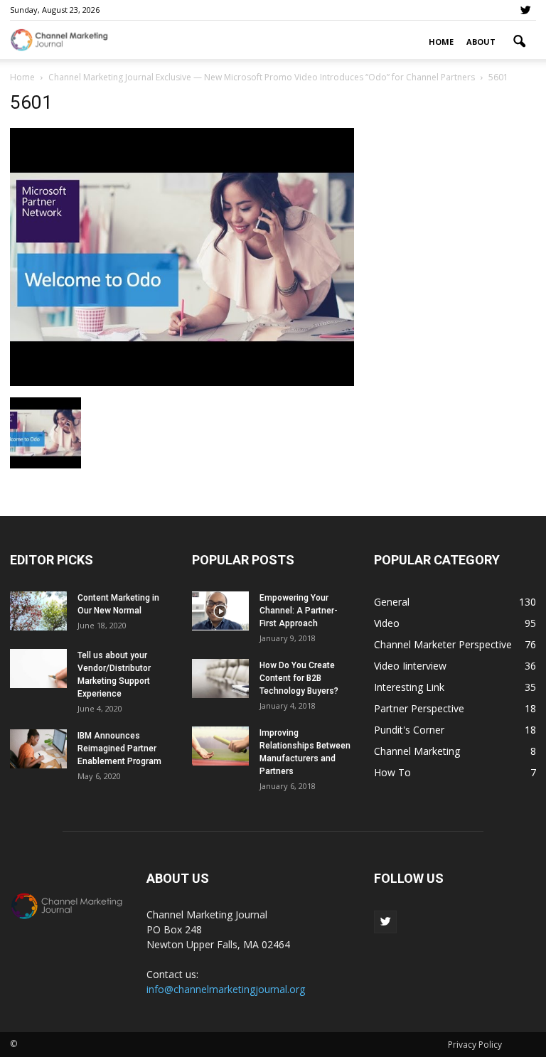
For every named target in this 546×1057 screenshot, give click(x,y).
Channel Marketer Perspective (443, 644)
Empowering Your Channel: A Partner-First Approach (298, 610)
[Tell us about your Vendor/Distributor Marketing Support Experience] (38, 668)
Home (441, 41)
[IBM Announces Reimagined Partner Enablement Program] (38, 748)
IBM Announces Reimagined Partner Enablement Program (119, 748)
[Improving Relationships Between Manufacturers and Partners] (220, 746)
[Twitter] (525, 10)
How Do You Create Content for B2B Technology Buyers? (298, 678)
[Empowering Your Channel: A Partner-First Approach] (220, 611)
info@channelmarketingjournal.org (225, 989)
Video (387, 623)
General (392, 601)
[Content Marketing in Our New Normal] (38, 611)
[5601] (182, 382)
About (481, 41)
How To (392, 772)
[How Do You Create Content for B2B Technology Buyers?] (220, 678)
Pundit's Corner (409, 729)
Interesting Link (409, 687)
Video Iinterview (410, 665)
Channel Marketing (417, 751)
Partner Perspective (419, 708)
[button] (519, 42)
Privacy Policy (475, 1045)
